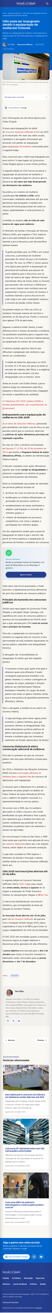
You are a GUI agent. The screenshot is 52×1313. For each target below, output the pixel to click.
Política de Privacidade (10, 1302)
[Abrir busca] (47, 3)
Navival (39, 1308)
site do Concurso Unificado (20, 919)
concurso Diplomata (15, 843)
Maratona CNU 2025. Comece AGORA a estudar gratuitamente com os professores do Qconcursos (25, 405)
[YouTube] (41, 1257)
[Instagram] (8, 1021)
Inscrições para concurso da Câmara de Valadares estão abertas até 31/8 (25, 1096)
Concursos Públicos (14, 13)
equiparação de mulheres (19, 146)
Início (4, 13)
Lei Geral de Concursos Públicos (19, 423)
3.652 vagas (25, 883)
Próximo (40, 1040)
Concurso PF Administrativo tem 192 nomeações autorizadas (24, 1149)
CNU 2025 (14, 976)
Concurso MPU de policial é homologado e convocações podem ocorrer (24, 1205)
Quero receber (26, 575)
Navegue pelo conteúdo (14, 97)
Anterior (11, 1040)
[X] (13, 1021)
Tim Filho (11, 44)
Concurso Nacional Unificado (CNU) (23, 131)
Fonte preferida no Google (18, 1257)
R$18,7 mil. (43, 894)
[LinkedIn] (19, 1021)
